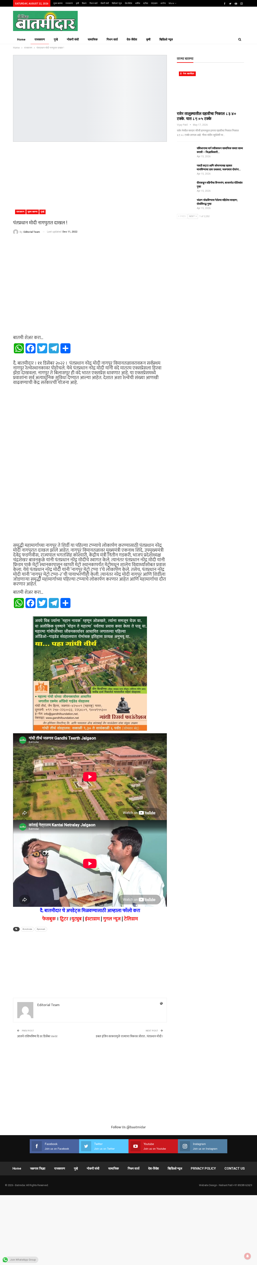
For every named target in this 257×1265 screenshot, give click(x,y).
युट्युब (76, 919)
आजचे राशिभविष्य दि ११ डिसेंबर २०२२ (37, 1036)
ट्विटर (64, 919)
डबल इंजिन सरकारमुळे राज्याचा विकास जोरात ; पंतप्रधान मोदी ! (129, 1036)
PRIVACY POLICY (203, 1168)
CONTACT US (234, 1168)
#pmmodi (41, 929)
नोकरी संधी (104, 3)
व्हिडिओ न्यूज (117, 3)
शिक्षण (84, 3)
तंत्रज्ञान (154, 3)
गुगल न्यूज (112, 919)
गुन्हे (56, 39)
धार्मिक (137, 3)
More (172, 3)
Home (21, 39)
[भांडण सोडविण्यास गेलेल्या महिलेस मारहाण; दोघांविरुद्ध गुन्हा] (185, 204)
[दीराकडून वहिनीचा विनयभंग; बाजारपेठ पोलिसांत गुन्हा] (185, 187)
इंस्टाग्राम (92, 919)
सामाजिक (93, 39)
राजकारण (69, 3)
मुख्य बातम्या (57, 3)
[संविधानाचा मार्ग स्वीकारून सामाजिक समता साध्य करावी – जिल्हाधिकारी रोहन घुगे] (185, 152)
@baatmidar (136, 1127)
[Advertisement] (90, 174)
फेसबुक (49, 919)
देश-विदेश (128, 3)
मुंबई (42, 211)
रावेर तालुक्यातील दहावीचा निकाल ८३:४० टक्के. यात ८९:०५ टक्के (206, 116)
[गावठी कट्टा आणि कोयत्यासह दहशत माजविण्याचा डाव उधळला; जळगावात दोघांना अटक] (185, 170)
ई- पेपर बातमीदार (187, 73)
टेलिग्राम (131, 919)
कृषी (77, 3)
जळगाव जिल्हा (38, 1168)
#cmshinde (27, 929)
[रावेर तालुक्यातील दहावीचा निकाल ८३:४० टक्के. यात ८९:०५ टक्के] (210, 89)
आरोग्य (163, 3)
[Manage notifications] (247, 1256)
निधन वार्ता (93, 3)
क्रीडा (145, 3)
